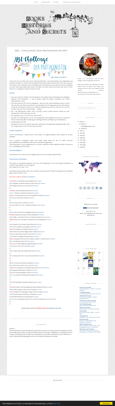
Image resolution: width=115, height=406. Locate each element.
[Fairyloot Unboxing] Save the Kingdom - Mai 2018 (88, 321)
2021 (81, 131)
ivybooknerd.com (85, 295)
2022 (81, 121)
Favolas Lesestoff (85, 287)
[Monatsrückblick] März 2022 (88, 305)
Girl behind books (85, 304)
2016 (81, 142)
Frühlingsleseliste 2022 (88, 126)
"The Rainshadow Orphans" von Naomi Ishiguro (90, 289)
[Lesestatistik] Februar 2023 (87, 302)
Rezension (38, 181)
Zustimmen (106, 403)
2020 (81, 133)
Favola (15, 89)
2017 (81, 140)
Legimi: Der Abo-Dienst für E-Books (90, 317)
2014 (81, 147)
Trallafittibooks (85, 292)
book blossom (84, 319)
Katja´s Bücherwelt (86, 324)
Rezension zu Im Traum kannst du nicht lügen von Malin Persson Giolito (90, 331)
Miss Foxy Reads (85, 307)
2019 (81, 135)
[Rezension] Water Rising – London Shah (89, 313)
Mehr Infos (57, 403)
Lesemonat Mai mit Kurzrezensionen (90, 293)
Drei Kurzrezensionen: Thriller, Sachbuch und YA (88, 297)
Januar (83, 128)
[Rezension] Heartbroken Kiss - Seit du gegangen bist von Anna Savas (90, 326)
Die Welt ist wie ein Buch (88, 300)
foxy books (83, 311)
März (82, 124)
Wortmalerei (84, 316)
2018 (81, 138)
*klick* (27, 167)
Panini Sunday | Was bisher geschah (89, 309)
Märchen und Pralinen (87, 329)
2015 (81, 145)
